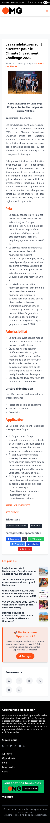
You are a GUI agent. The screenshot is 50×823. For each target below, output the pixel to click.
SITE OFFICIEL (13, 512)
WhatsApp (37, 539)
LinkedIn (35, 544)
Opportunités (9, 758)
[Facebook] (19, 680)
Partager (27, 656)
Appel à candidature (16, 525)
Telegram (19, 544)
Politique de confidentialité (34, 814)
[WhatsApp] (19, 689)
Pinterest (26, 549)
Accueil (5, 2)
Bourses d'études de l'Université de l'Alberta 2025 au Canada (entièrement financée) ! (17, 617)
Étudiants (35, 525)
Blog (40, 2)
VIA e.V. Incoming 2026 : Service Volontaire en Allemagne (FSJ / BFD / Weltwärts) (19, 604)
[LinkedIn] (29, 680)
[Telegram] (9, 689)
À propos (32, 2)
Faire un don (8, 767)
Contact (6, 771)
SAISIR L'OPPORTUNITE (18, 505)
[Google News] (9, 680)
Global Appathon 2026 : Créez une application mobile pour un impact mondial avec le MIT (19, 593)
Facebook (14, 539)
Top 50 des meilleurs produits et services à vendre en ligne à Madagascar (18, 582)
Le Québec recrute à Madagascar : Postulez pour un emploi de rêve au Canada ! (19, 571)
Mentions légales (11, 814)
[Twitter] (24, 539)
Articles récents (18, 2)
